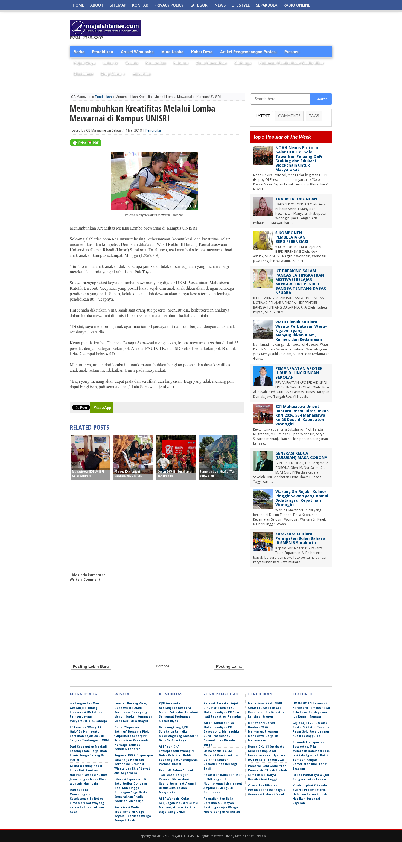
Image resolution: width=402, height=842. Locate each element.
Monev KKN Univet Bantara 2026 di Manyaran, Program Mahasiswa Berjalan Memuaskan (263, 731)
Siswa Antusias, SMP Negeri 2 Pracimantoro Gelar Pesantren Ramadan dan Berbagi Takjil (220, 759)
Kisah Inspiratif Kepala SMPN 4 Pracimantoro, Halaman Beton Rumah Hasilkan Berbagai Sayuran (310, 794)
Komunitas (155, 62)
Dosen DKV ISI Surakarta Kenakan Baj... (174, 473)
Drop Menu (113, 73)
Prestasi (291, 52)
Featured (302, 694)
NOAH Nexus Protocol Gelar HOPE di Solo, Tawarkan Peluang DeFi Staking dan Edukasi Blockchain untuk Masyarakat (298, 158)
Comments (289, 115)
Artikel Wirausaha (137, 52)
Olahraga (242, 62)
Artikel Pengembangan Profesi (248, 52)
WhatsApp (102, 407)
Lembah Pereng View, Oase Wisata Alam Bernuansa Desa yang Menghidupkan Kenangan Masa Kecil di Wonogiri (133, 712)
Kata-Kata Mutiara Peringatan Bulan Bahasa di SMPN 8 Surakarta (300, 538)
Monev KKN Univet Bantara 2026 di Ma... (129, 473)
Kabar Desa (201, 52)
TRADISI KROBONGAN (296, 198)
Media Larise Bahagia (250, 836)
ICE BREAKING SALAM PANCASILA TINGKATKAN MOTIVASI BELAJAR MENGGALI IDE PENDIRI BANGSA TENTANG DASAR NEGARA (300, 281)
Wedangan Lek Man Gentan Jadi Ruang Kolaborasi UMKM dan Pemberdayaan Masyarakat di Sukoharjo (88, 712)
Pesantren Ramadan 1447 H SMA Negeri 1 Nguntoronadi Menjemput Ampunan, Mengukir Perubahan (222, 783)
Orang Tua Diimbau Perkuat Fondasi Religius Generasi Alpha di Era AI (266, 789)
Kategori (199, 5)
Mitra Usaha (172, 52)
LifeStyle (241, 5)
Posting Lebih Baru (91, 666)
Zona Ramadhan (211, 62)
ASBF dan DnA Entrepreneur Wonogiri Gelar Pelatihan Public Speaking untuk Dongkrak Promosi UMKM (178, 755)
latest (263, 115)
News (220, 5)
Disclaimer (83, 73)
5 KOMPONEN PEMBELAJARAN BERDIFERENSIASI (291, 237)
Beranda (162, 666)
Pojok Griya (84, 62)
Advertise (141, 73)
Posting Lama (229, 666)
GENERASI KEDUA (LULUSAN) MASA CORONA (301, 455)
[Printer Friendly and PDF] (85, 144)
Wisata (131, 62)
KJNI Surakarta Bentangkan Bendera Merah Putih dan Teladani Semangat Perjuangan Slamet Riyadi (178, 712)
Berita (79, 52)
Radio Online (296, 5)
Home (78, 5)
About (97, 5)
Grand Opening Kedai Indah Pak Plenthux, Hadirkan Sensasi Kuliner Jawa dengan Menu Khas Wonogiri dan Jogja (88, 774)
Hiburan (180, 62)
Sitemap (118, 5)
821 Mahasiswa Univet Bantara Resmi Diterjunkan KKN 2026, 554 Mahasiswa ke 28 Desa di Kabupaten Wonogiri (302, 415)
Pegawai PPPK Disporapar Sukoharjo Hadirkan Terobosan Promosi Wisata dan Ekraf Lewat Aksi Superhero (133, 764)
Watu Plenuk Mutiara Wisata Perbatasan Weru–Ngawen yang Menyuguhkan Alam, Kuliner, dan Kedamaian (301, 330)
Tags (314, 115)
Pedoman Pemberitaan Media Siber (291, 62)
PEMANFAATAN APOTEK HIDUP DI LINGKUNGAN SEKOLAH (298, 373)
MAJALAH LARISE (183, 836)
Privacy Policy (168, 5)
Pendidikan (102, 52)
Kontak (140, 5)
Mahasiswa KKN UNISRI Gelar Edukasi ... (88, 473)
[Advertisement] (268, 28)
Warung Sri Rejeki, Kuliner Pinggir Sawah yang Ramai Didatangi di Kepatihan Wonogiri (301, 498)
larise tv (110, 62)
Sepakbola (266, 5)
